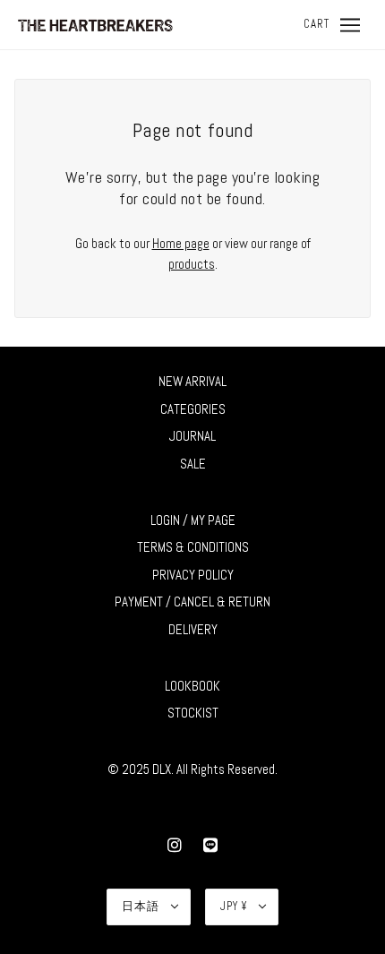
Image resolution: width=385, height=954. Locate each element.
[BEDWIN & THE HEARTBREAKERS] (94, 23)
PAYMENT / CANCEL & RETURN (192, 601)
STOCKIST (192, 712)
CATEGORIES (193, 408)
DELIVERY (193, 629)
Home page (181, 243)
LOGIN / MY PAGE (192, 520)
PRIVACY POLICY (193, 574)
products (191, 263)
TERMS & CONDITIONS (193, 546)
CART (316, 23)
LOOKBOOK (192, 685)
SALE (193, 463)
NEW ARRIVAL (192, 381)
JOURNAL (192, 435)
